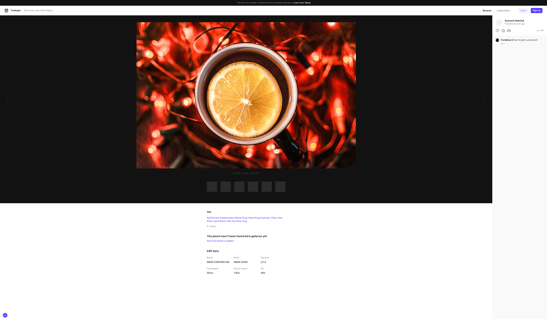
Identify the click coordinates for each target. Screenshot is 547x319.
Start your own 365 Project (38, 10)
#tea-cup (212, 221)
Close (307, 3)
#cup (245, 217)
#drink (237, 217)
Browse (487, 10)
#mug (257, 217)
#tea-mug (241, 221)
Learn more (299, 3)
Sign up (536, 10)
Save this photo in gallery (220, 241)
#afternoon (213, 217)
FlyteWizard (507, 40)
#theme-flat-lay (226, 221)
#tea (250, 217)
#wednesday (227, 217)
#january (266, 217)
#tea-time (276, 217)
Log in (523, 10)
